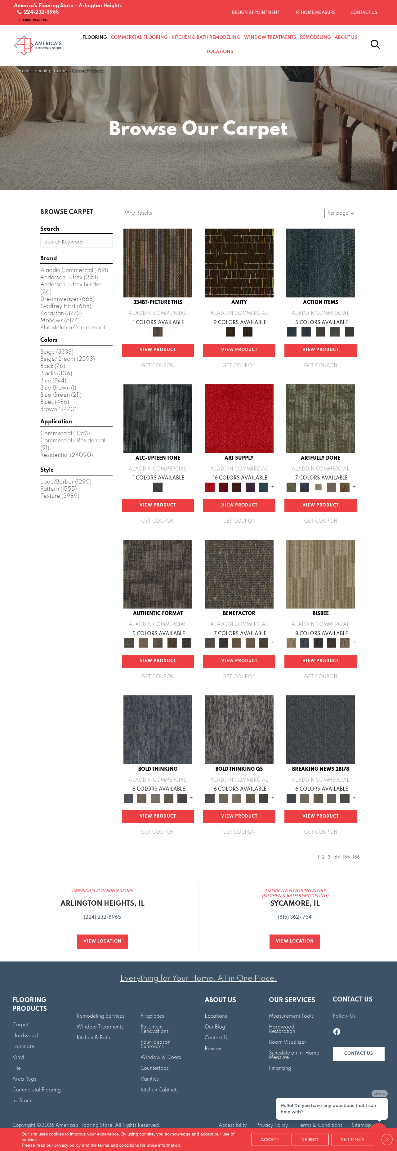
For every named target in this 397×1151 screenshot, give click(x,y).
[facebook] (336, 1032)
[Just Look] (263, 642)
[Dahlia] (223, 487)
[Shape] (157, 729)
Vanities (150, 1079)
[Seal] (182, 798)
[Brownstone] (320, 331)
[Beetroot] (237, 487)
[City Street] (349, 331)
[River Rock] (345, 642)
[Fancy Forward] (239, 574)
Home (25, 71)
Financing (280, 1068)
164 (336, 858)
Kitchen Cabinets (160, 1090)
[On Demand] (345, 798)
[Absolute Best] (250, 642)
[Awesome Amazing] (331, 487)
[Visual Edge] (157, 574)
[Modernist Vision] (318, 487)
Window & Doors (161, 1057)
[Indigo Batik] (318, 642)
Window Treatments (100, 1027)
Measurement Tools (291, 1016)
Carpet (61, 71)
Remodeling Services (100, 1016)
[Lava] (155, 798)
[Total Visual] (237, 642)
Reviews (214, 1048)
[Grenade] (142, 798)
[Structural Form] (186, 642)
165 (346, 858)
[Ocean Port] (306, 331)
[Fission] (168, 798)
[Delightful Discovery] (320, 418)
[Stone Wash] (263, 487)
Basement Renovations (155, 1029)
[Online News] (320, 729)
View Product (158, 350)
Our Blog (215, 1027)
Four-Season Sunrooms (156, 1044)
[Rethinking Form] (172, 642)
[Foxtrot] (157, 418)
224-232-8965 (40, 12)
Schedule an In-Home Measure (294, 1055)
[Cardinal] (239, 418)
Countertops (155, 1068)
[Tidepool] (320, 263)
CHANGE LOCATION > (33, 20)
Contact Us (217, 1038)
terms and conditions (118, 1145)
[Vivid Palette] (345, 487)
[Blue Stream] (304, 642)
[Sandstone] (320, 574)
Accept (270, 1139)
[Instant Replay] (331, 798)
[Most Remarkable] (304, 487)
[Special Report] (318, 798)
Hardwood (25, 1035)
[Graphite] (331, 642)
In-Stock (22, 1101)
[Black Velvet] (248, 331)
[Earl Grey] (335, 331)
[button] (359, 1054)
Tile (16, 1068)
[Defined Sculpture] (143, 642)
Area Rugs (24, 1079)
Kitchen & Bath (93, 1038)
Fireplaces (152, 1016)
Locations (216, 1016)
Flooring (42, 71)
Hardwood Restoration (282, 1029)
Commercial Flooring (36, 1090)
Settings (352, 1139)
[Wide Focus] (223, 642)
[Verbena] (250, 487)
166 (356, 858)
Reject (310, 1139)
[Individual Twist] (157, 642)
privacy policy (67, 1145)
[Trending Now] (304, 798)
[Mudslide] (157, 263)
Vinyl (18, 1057)
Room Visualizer (287, 1042)
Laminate (23, 1046)
